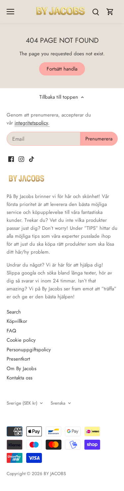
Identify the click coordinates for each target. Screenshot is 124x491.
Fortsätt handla (62, 69)
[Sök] (95, 12)
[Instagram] (21, 158)
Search (14, 312)
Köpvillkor (17, 321)
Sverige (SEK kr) (22, 403)
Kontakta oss (19, 377)
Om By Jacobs (21, 368)
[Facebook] (11, 158)
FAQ (11, 330)
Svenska (58, 403)
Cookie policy (21, 340)
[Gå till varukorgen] (110, 12)
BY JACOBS (55, 473)
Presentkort (18, 359)
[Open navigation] (10, 11)
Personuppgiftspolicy (29, 349)
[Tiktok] (31, 158)
